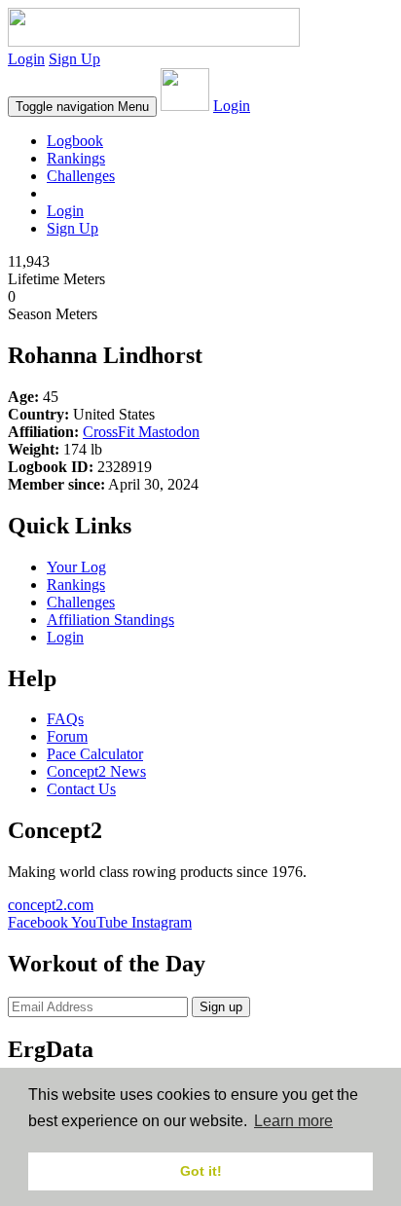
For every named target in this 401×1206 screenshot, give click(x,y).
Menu (82, 106)
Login (26, 59)
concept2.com (50, 904)
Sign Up (74, 59)
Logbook (75, 140)
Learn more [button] (293, 1121)
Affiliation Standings (110, 619)
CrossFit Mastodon (141, 431)
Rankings (76, 158)
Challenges (81, 175)
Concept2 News (96, 771)
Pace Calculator (95, 754)
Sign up (221, 1007)
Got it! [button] (201, 1171)
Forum (67, 736)
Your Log (76, 567)
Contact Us (81, 789)
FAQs (65, 719)
